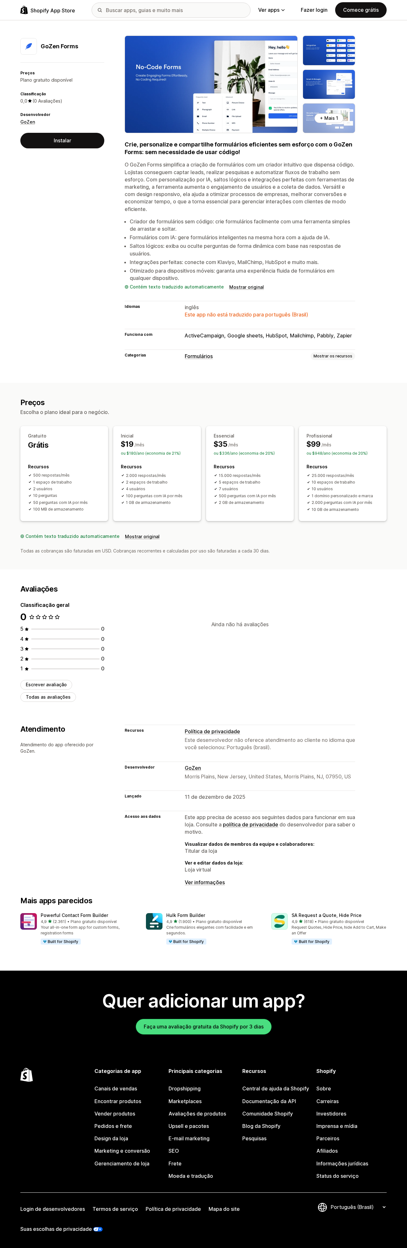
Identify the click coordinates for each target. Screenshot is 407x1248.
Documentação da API (269, 1101)
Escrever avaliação (46, 684)
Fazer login (314, 10)
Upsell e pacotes (189, 1126)
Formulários (199, 356)
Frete (175, 1163)
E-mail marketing (189, 1138)
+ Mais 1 (329, 118)
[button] (78, 929)
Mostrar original (246, 287)
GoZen (27, 122)
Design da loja (111, 1138)
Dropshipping (185, 1088)
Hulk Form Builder (185, 915)
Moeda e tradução (191, 1176)
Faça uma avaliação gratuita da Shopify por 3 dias (204, 1026)
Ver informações (205, 882)
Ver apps (268, 10)
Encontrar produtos (117, 1101)
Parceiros (327, 1138)
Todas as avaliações (48, 697)
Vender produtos (114, 1113)
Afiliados (327, 1151)
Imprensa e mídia (336, 1126)
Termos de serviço (115, 1209)
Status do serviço (337, 1176)
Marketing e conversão (122, 1151)
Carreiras (327, 1101)
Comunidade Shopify (267, 1113)
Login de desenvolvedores (52, 1209)
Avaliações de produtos (197, 1113)
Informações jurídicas (342, 1163)
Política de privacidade (212, 731)
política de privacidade (250, 824)
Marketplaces (185, 1101)
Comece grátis (361, 10)
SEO (174, 1151)
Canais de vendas (115, 1088)
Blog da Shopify (261, 1126)
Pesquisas (254, 1138)
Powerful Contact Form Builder (74, 915)
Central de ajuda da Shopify (275, 1088)
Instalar (62, 140)
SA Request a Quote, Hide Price (327, 915)
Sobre (323, 1088)
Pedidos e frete (113, 1126)
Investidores (331, 1113)
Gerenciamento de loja (121, 1163)
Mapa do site (224, 1209)
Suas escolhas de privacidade (56, 1229)
